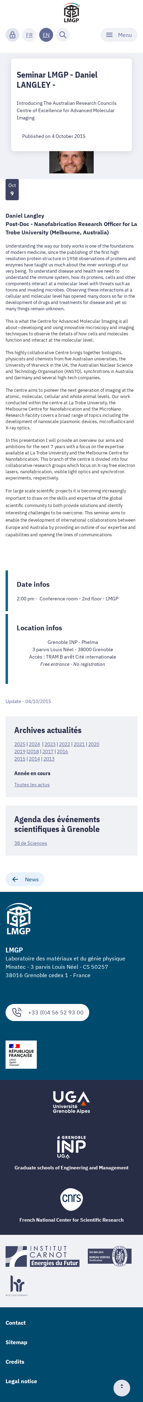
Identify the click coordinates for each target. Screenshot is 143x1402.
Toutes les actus (32, 784)
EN (46, 34)
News (32, 879)
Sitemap (16, 1342)
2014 (34, 759)
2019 (19, 751)
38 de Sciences (30, 843)
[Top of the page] (124, 1388)
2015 (19, 759)
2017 (47, 751)
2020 (93, 744)
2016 (62, 751)
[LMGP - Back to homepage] (71, 12)
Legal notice (21, 1381)
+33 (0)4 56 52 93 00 (56, 1012)
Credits (15, 1361)
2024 (34, 744)
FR (29, 34)
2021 (79, 744)
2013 (48, 759)
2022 (64, 744)
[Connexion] (12, 35)
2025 (19, 744)
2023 (50, 744)
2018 (33, 751)
